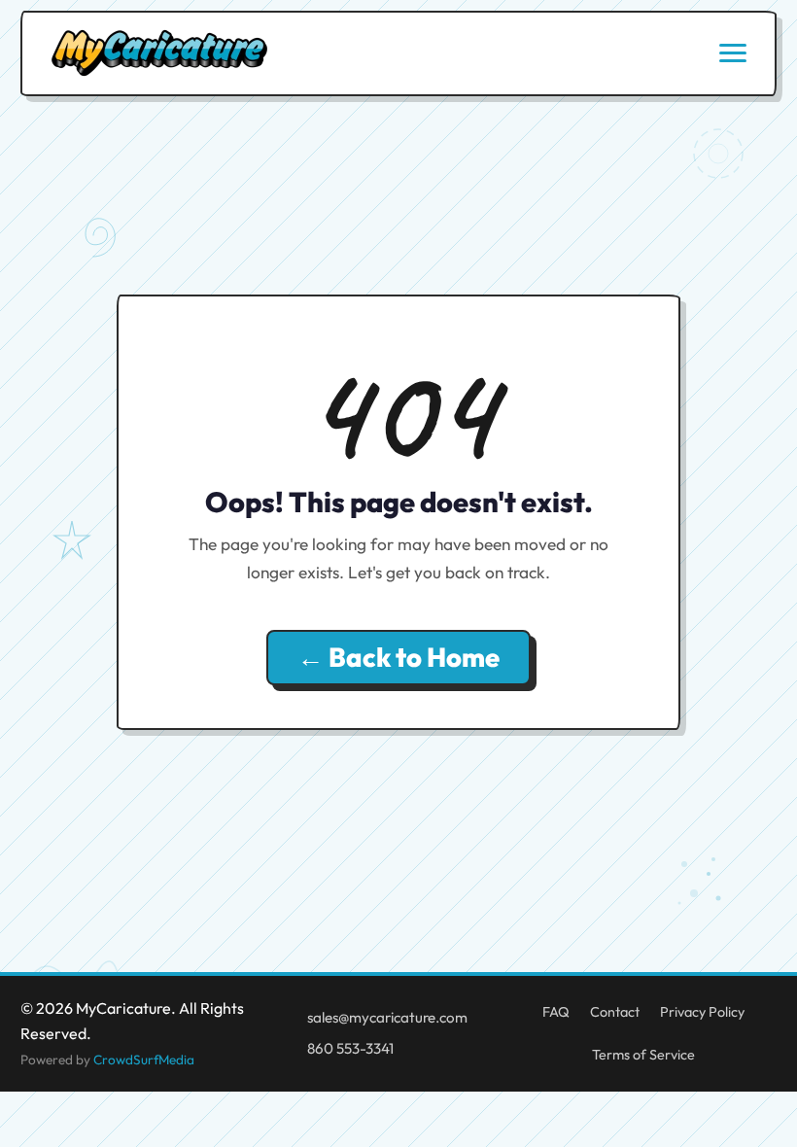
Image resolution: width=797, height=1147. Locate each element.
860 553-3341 (350, 1048)
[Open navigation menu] (732, 53)
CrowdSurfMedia (143, 1059)
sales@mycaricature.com (387, 1017)
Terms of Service (643, 1054)
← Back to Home (398, 657)
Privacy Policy (702, 1012)
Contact (615, 1012)
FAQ (556, 1012)
